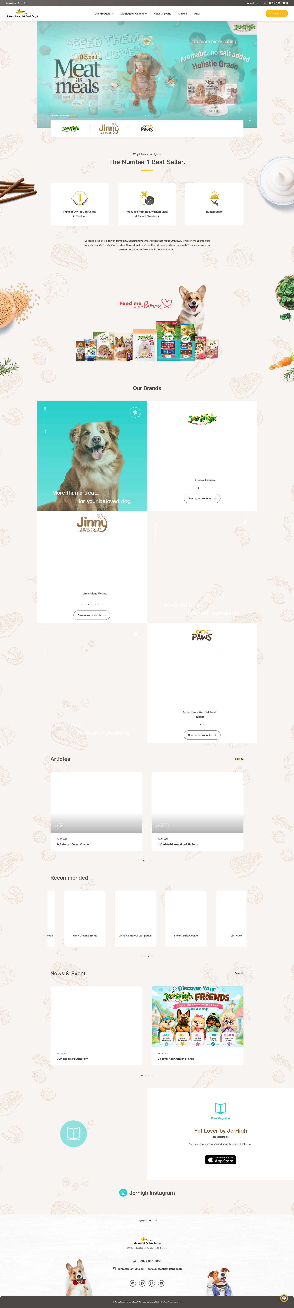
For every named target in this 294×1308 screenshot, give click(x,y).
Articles (182, 13)
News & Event (162, 13)
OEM (197, 13)
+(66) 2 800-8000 (149, 1261)
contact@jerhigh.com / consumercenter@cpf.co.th (149, 1269)
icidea (179, 1302)
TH (25, 3)
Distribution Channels (134, 13)
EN (19, 3)
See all (239, 758)
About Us (252, 3)
